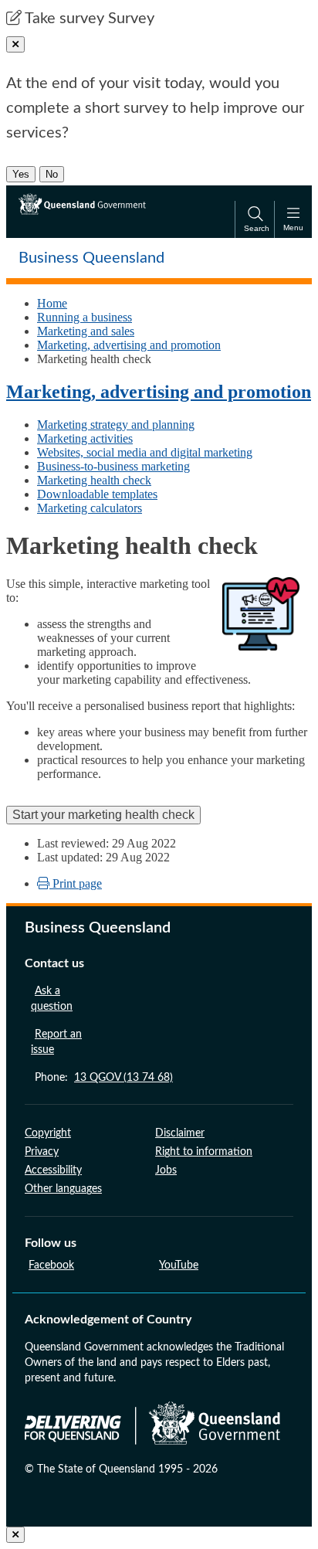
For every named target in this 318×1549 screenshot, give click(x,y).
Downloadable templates (97, 494)
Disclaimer (180, 1133)
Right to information (203, 1151)
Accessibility (53, 1170)
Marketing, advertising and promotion (129, 345)
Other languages (63, 1189)
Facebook (51, 1265)
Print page (75, 883)
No (52, 174)
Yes (20, 174)
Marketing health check (94, 480)
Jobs (166, 1170)
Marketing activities (85, 438)
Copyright (48, 1133)
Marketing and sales (85, 331)
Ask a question (52, 999)
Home (52, 303)
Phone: (104, 1077)
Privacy (42, 1151)
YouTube (178, 1265)
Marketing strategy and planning (116, 424)
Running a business (84, 317)
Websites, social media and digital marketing (144, 452)
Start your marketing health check (103, 814)
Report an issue (56, 1042)
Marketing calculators (89, 508)
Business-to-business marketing (113, 466)
